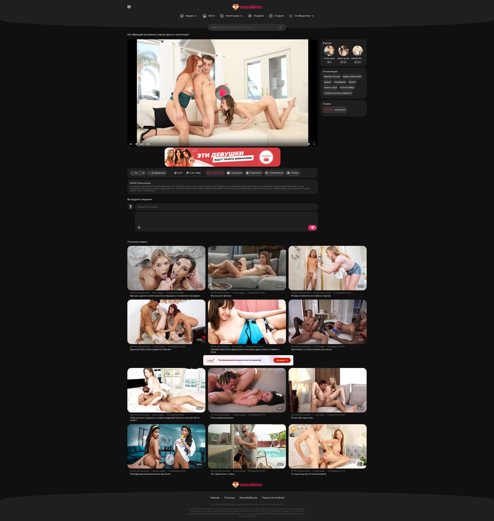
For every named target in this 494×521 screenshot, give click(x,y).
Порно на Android (273, 497)
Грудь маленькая (352, 76)
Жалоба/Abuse (248, 497)
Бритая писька (332, 76)
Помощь (229, 497)
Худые (327, 82)
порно (232, 504)
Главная (214, 497)
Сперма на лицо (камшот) (338, 93)
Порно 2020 (330, 87)
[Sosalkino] (247, 7)
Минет (352, 82)
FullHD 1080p (347, 87)
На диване (340, 82)
